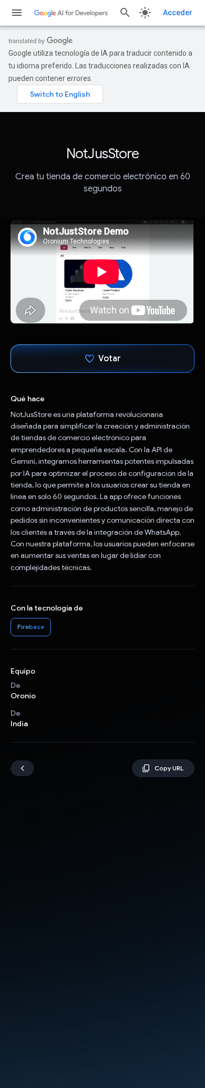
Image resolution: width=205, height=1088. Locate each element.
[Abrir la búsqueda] (125, 12)
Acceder (177, 12)
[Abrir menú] (16, 12)
